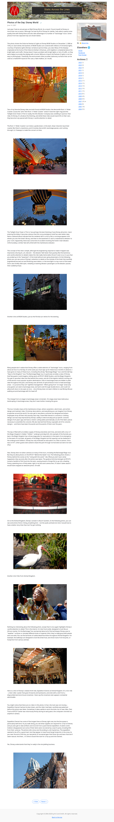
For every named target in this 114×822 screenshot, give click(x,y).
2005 (80, 107)
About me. (85, 43)
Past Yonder (82, 55)
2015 (80, 81)
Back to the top (57, 817)
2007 (80, 101)
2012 (80, 88)
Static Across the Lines (57, 9)
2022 (80, 68)
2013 (80, 86)
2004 (80, 109)
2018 (80, 75)
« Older (35, 802)
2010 (80, 94)
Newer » (44, 802)
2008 (80, 99)
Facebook (81, 53)
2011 (80, 91)
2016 (80, 78)
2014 (80, 83)
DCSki (80, 51)
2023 (80, 65)
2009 (80, 96)
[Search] (104, 10)
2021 (80, 70)
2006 (80, 104)
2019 (80, 73)
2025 (80, 63)
